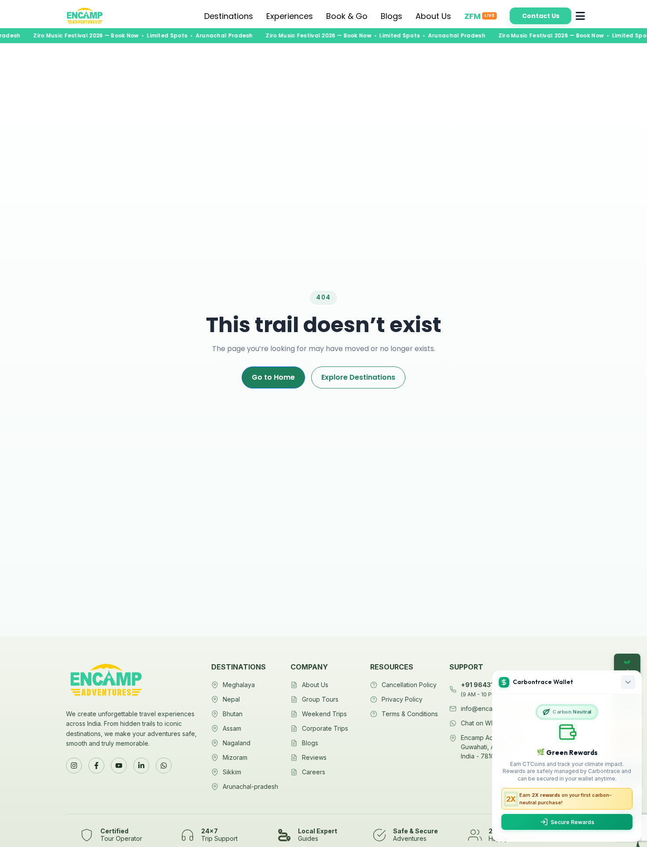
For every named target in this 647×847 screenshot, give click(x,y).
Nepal (231, 699)
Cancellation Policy (409, 684)
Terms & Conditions (410, 714)
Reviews (314, 757)
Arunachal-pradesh (250, 786)
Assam (232, 728)
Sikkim (232, 772)
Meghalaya (239, 684)
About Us (433, 16)
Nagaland (236, 743)
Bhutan (233, 714)
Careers (313, 772)
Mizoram (235, 757)
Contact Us (540, 15)
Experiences (289, 16)
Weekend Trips (324, 714)
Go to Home (273, 377)
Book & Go (347, 16)
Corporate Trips (325, 728)
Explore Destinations (358, 377)
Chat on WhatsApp (488, 723)
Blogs (391, 16)
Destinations (228, 16)
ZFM (479, 16)
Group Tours (320, 699)
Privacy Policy (402, 699)
